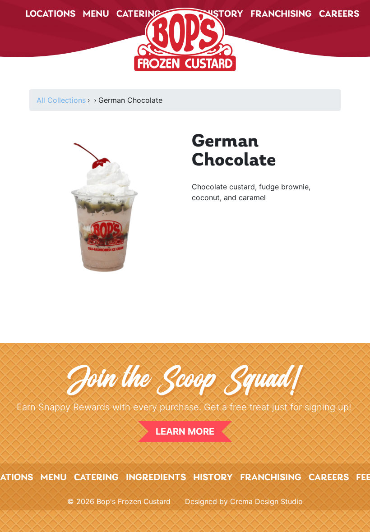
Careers (339, 14)
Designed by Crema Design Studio (244, 501)
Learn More (185, 431)
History (213, 477)
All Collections (61, 100)
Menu (96, 14)
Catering (96, 477)
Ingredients (156, 477)
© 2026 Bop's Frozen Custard (119, 501)
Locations (50, 14)
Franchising (281, 14)
